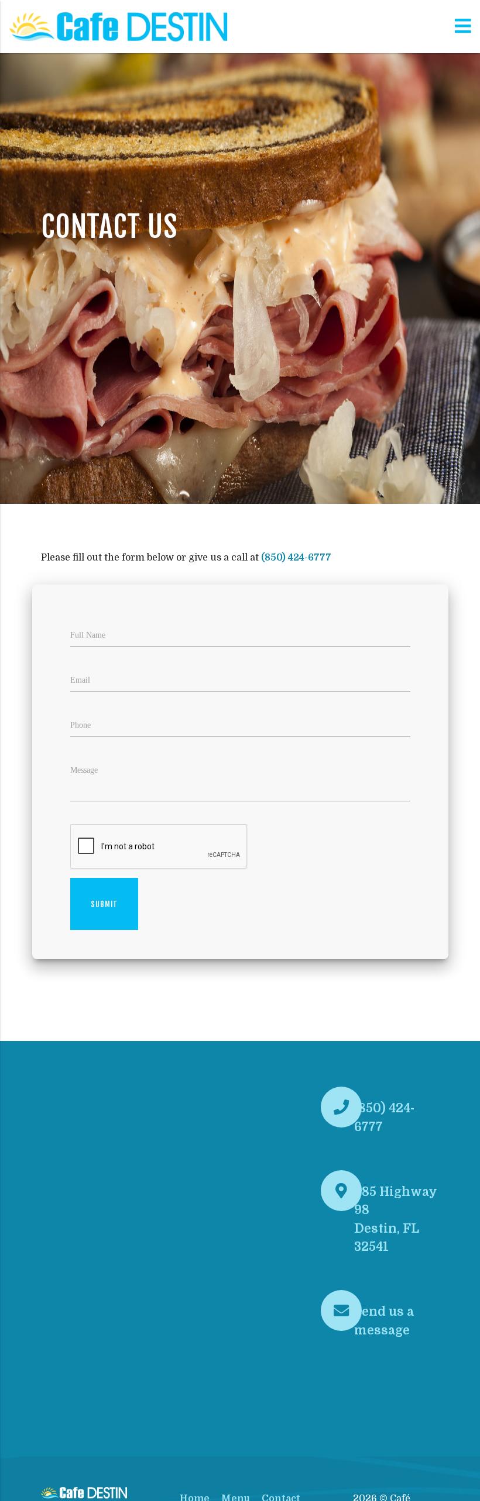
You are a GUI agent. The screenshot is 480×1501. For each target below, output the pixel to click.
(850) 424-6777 (296, 557)
